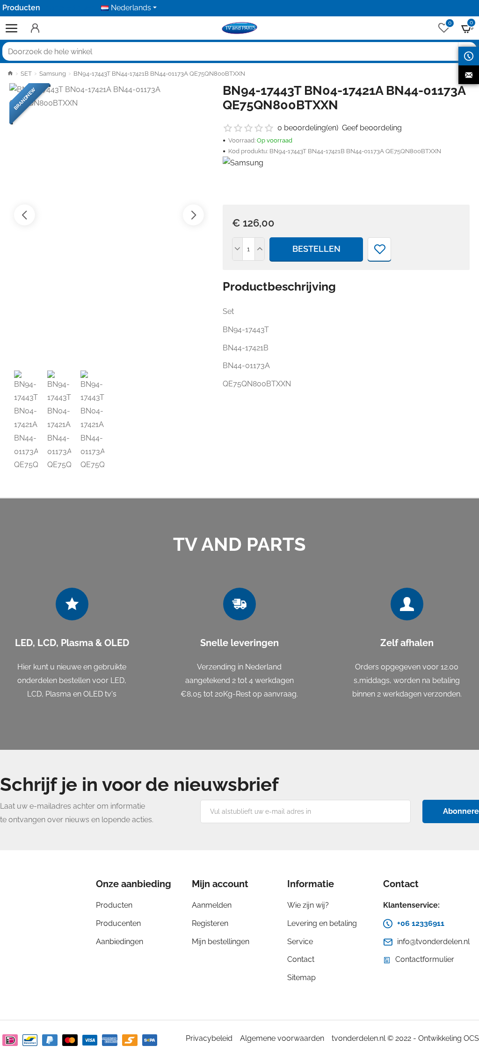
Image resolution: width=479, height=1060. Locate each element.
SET (26, 73)
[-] (237, 249)
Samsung (52, 73)
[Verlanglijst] (379, 249)
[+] (259, 249)
